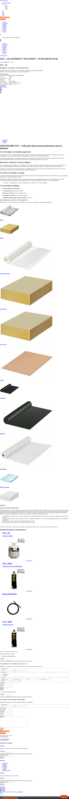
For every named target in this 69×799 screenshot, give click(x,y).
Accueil (4, 22)
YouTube (3, 790)
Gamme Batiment (20, 75)
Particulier (5, 675)
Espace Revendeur (7, 2)
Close (2, 689)
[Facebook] (34, 89)
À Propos (5, 30)
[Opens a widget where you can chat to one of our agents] (64, 796)
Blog (4, 29)
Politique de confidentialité (11, 798)
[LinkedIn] (34, 92)
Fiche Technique (3, 86)
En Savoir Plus (29, 560)
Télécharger (2, 745)
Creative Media (19, 791)
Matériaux (5, 25)
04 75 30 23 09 (4, 0)
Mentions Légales (6, 770)
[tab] (36, 140)
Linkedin (3, 788)
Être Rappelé (3, 85)
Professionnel (5, 674)
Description (5, 140)
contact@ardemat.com (5, 739)
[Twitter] (34, 91)
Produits (4, 24)
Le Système (5, 23)
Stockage (5, 142)
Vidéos (4, 26)
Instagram (3, 789)
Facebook (3, 787)
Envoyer (2, 688)
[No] (17, 798)
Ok (4, 798)
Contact (4, 31)
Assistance (5, 28)
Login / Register (3, 55)
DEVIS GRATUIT (4, 74)
